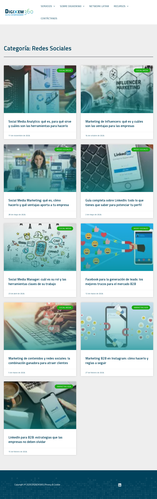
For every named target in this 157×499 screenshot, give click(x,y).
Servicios (46, 6)
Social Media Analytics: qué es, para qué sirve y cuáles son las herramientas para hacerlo (39, 123)
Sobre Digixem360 (70, 6)
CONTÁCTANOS (49, 18)
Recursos (119, 6)
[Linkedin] (119, 485)
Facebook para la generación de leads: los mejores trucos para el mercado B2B (114, 281)
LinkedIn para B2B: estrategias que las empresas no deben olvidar (35, 439)
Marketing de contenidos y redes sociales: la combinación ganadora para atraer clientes (39, 360)
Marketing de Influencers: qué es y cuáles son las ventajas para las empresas (114, 123)
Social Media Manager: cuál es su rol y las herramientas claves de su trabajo (37, 281)
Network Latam (99, 6)
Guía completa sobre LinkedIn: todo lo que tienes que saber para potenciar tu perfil (114, 202)
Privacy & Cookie (52, 484)
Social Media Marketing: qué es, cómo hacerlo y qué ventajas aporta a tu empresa (39, 202)
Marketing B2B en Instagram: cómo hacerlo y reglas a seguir (116, 360)
